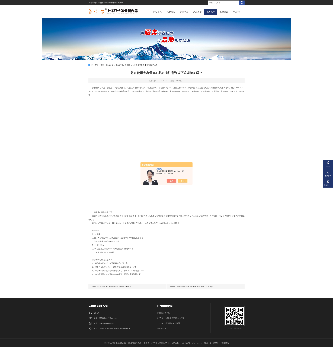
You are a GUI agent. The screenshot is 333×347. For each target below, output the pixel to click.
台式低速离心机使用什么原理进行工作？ (114, 286)
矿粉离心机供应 (163, 313)
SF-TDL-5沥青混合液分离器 (168, 323)
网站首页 (157, 12)
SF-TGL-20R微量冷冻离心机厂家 (170, 318)
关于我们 (171, 12)
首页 (102, 65)
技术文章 (211, 12)
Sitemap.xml (197, 343)
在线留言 (224, 12)
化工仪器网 (185, 343)
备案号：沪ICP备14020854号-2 (156, 343)
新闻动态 (184, 12)
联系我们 (237, 12)
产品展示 (197, 12)
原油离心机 (161, 328)
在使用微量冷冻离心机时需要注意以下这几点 (195, 286)
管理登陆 (225, 343)
